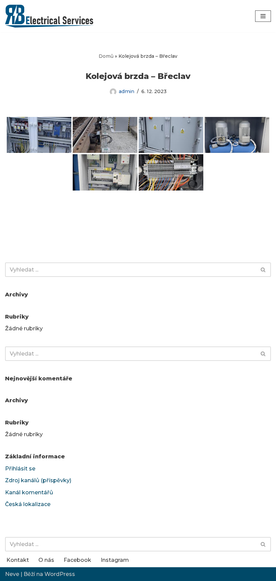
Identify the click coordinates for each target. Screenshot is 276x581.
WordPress (59, 574)
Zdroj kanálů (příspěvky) (38, 480)
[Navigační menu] (263, 16)
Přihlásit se (20, 468)
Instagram (115, 560)
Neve (12, 574)
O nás (46, 560)
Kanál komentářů (29, 492)
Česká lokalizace (27, 504)
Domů (106, 56)
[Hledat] (263, 269)
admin (126, 91)
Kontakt (17, 560)
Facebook (77, 560)
